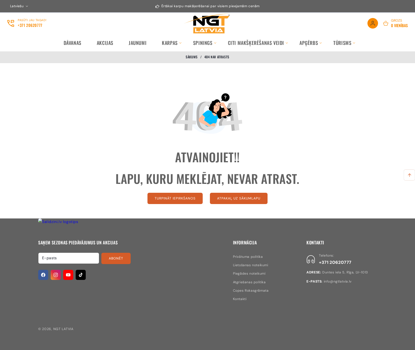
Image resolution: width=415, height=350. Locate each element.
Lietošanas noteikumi (250, 265)
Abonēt (116, 258)
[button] (170, 42)
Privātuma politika (248, 256)
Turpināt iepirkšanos (175, 198)
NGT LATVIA (63, 329)
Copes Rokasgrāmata (251, 290)
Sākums (192, 57)
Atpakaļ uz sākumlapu (238, 198)
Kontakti (240, 299)
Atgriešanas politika (249, 282)
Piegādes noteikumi (249, 273)
